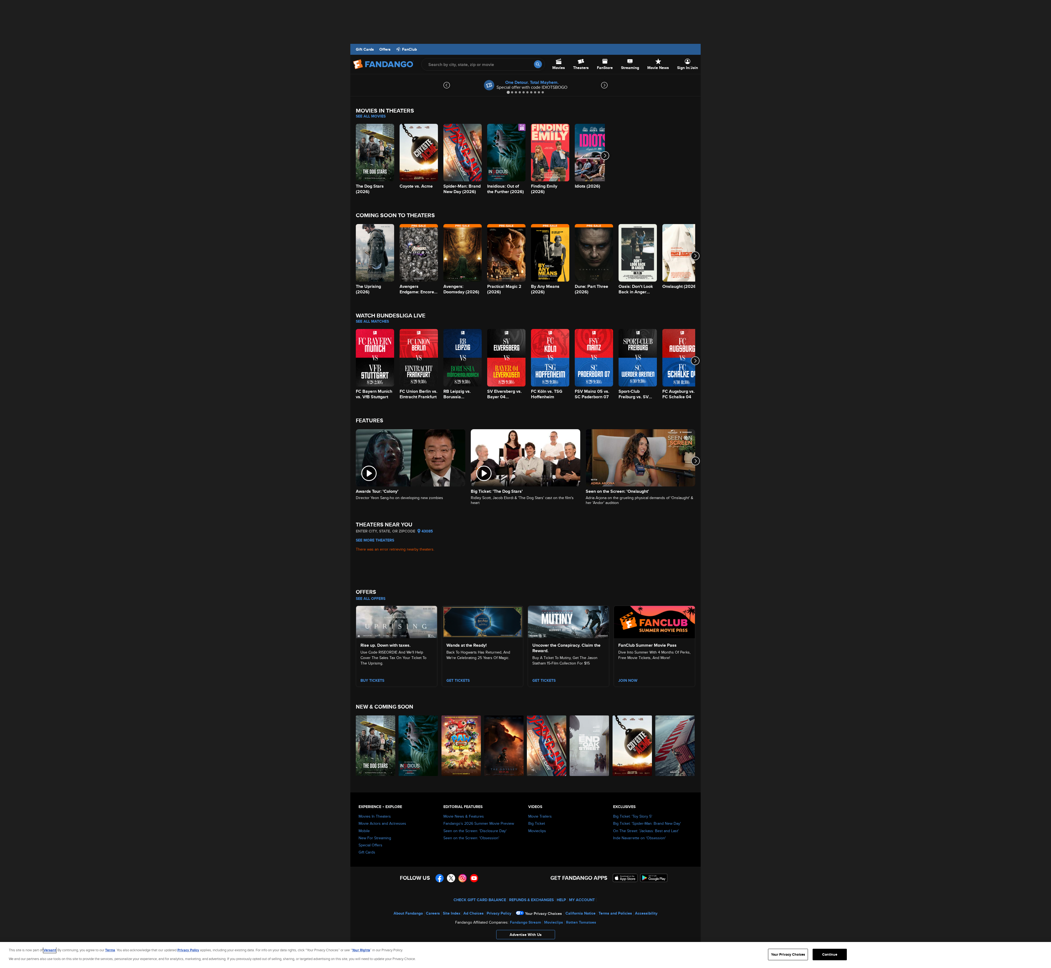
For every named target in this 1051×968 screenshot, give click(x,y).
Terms (110, 950)
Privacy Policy (499, 913)
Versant (50, 950)
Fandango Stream (525, 922)
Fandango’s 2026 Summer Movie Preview (478, 823)
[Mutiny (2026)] (675, 745)
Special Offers (370, 845)
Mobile (364, 831)
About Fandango (408, 913)
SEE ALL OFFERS (370, 598)
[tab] (508, 92)
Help (561, 900)
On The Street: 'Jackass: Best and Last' (646, 831)
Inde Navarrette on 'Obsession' (639, 838)
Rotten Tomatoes (581, 922)
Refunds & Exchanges (531, 900)
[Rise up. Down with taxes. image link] (396, 621)
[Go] (538, 64)
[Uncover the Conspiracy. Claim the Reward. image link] (568, 621)
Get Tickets (458, 680)
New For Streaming (375, 838)
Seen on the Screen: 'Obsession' (471, 838)
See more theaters (375, 540)
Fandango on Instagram (462, 878)
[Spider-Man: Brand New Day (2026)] (547, 745)
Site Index (451, 913)
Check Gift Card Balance (480, 900)
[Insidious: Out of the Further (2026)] (418, 745)
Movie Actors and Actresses (382, 823)
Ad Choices (473, 913)
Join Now (627, 680)
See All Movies (371, 116)
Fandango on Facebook (439, 878)
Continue (829, 954)
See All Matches (372, 321)
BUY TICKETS (372, 680)
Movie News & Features (463, 816)
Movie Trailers (540, 816)
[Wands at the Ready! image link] (482, 621)
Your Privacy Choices (543, 913)
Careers (433, 913)
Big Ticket (536, 823)
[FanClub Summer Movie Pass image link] (654, 621)
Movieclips (537, 831)
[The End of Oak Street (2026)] (590, 745)
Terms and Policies (615, 913)
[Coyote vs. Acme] (632, 745)
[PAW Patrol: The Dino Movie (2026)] (461, 745)
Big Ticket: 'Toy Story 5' (632, 816)
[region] (525, 955)
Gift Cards (365, 49)
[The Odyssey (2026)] (504, 745)
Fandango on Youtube (474, 878)
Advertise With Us (526, 934)
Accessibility (646, 913)
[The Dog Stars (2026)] (376, 745)
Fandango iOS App (625, 878)
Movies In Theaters (375, 816)
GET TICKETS (544, 680)
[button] (525, 936)
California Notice (580, 913)
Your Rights (361, 950)
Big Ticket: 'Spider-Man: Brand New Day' (647, 823)
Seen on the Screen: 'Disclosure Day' (475, 831)
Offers (385, 49)
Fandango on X (451, 878)
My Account (582, 900)
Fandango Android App (654, 878)
